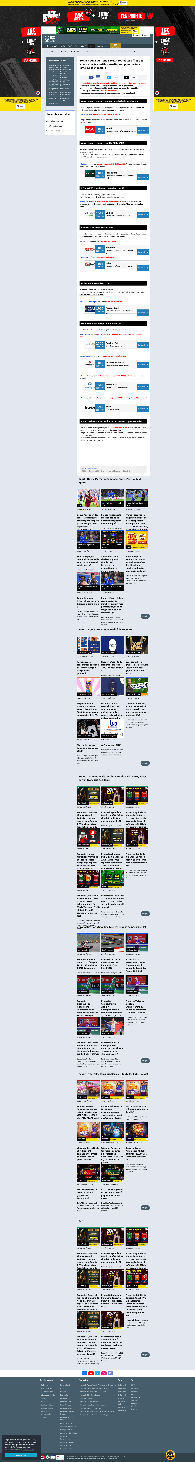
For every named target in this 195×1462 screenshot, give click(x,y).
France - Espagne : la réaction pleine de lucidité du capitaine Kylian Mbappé (111, 519)
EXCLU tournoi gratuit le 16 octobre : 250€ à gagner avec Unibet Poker (111, 1194)
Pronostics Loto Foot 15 (53, 89)
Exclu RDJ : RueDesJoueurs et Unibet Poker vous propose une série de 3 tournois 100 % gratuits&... (112, 1207)
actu (92, 46)
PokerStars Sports (88, 356)
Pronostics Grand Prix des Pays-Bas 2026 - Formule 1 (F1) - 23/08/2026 (112, 964)
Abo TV (62, 101)
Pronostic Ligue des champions (53, 81)
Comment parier (66, 1423)
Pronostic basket (66, 1408)
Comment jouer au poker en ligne (66, 98)
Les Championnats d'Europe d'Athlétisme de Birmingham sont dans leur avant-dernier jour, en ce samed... (111, 1063)
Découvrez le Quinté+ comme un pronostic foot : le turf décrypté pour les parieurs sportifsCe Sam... (88, 924)
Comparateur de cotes (68, 1426)
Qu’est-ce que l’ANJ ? (111, 745)
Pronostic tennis (66, 1401)
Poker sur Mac (123, 1395)
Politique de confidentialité (46, 1412)
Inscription (137, 35)
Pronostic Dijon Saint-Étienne (90, 1395)
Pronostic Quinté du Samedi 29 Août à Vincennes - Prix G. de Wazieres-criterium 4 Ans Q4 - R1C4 (111, 1342)
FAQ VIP (43, 1417)
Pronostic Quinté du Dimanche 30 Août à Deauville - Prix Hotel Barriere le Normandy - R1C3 (137, 859)
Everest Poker (123, 1407)
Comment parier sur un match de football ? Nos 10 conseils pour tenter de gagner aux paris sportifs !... (137, 724)
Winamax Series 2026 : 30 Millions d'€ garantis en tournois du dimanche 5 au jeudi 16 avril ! (88, 1153)
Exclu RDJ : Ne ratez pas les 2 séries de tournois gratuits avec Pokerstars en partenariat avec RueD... (88, 1207)
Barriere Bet (85, 334)
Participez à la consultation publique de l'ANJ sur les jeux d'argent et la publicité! (88, 667)
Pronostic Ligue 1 (53, 70)
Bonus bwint (52, 95)
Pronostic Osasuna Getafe (89, 1401)
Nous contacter (46, 1388)
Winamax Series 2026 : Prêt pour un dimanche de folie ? (137, 1109)
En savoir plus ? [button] (28, 1450)
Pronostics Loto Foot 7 (65, 85)
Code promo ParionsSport (65, 1437)
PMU (133, 1385)
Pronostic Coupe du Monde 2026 (53, 66)
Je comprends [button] (21, 1455)
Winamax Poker (121, 1402)
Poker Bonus (122, 1391)
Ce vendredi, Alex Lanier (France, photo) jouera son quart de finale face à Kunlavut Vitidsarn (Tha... (88, 1063)
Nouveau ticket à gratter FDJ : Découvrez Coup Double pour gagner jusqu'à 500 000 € (137, 667)
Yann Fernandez (92, 468)
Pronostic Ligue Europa (65, 81)
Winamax (84, 241)
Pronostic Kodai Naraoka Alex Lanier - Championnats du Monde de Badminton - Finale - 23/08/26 (137, 965)
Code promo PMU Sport (68, 1433)
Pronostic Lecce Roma (87, 1398)
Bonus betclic (52, 92)
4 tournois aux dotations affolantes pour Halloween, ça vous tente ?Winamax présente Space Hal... (136, 1168)
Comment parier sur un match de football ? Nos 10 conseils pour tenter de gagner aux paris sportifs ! (136, 709)
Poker (62, 46)
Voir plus (145, 616)
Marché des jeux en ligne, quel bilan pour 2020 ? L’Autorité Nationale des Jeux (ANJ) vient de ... (87, 759)
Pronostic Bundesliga (63, 77)
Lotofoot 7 (64, 1388)
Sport (54, 46)
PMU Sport (84, 164)
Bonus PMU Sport (65, 92)
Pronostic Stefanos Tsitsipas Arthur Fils (93, 1408)
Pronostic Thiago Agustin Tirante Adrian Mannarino (98, 1385)
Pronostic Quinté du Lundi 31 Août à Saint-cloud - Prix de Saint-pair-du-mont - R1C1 (112, 817)
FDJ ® (76, 46)
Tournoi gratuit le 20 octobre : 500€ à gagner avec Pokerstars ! (87, 1194)
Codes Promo (52, 101)
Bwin (83, 398)
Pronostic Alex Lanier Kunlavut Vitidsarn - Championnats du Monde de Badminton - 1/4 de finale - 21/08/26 (88, 1048)
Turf (70, 46)
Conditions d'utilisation (49, 1405)
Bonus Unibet (64, 88)
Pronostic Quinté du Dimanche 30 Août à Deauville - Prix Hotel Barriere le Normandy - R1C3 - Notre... (136, 874)
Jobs (42, 1401)
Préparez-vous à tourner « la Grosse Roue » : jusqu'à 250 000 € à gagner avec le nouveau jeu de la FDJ (87, 709)
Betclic (82, 114)
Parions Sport (65, 1385)
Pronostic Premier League (65, 73)
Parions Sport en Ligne (88, 302)
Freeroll (121, 1398)
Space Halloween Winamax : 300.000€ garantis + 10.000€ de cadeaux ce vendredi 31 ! (136, 1153)
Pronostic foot (65, 1398)
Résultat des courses (135, 1398)
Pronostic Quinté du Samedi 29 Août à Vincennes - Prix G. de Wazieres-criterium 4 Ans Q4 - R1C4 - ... (112, 1357)
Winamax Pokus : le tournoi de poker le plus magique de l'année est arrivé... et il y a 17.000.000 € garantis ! (112, 1155)
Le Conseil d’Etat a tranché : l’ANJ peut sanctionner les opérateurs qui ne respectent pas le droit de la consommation (112, 711)
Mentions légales (47, 1408)
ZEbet (83, 257)
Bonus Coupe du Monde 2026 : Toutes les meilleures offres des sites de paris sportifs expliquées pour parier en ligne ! (136, 564)
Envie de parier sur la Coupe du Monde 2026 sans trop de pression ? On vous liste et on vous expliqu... (136, 579)
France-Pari (85, 376)
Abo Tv (84, 46)
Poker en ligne (123, 1385)
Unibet (82, 201)
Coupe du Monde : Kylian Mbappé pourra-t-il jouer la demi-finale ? (88, 602)
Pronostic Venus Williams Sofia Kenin (93, 1391)
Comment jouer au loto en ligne (54, 98)
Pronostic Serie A (53, 72)
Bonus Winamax (65, 95)
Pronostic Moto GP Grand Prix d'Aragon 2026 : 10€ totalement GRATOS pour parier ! (87, 964)
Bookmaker (64, 1395)
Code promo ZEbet (66, 1445)
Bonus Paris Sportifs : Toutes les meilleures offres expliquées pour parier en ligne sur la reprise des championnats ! (88, 522)
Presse (43, 1398)
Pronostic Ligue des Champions (67, 1418)
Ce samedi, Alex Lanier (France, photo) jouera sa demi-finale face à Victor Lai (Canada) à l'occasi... (136, 1021)
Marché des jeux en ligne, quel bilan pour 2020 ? (87, 748)
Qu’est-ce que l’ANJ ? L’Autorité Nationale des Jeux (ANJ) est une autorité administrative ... (112, 752)
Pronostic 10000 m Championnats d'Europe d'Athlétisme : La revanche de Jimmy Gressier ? (112, 1048)
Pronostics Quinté (53, 103)
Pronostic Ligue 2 (65, 70)
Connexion (146, 35)
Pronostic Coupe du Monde (67, 1412)
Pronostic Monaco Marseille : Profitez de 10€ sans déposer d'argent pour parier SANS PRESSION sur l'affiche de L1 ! (87, 861)
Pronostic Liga (52, 76)
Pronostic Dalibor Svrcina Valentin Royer (94, 1415)
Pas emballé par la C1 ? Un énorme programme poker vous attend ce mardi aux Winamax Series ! (112, 1112)
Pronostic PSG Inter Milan (64, 66)
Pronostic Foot (57, 60)
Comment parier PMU (135, 1404)
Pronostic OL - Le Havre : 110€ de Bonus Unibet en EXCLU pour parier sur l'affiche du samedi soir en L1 (112, 901)
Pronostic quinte (134, 1392)
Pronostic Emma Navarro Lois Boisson (93, 1388)
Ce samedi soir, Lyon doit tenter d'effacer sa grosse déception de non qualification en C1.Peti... (112, 914)
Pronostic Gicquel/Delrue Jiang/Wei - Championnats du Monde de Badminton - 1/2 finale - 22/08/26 (112, 1008)
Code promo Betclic (67, 1430)
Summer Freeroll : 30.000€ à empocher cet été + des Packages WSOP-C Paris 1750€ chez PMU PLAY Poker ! (88, 1112)
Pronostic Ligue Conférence (53, 85)
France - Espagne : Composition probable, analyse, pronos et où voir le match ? (88, 561)
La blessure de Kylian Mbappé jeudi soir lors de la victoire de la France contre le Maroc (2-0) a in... (88, 615)
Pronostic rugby (66, 1405)
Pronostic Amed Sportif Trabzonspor (92, 1405)
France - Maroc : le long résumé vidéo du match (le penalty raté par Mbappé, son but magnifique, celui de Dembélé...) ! (112, 605)
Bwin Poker (122, 1411)
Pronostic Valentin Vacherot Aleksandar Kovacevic (97, 1411)
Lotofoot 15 (64, 1391)
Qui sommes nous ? (47, 1391)
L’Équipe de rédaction (48, 1395)
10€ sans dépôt (102, 46)
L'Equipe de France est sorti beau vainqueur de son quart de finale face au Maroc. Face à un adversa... (112, 621)
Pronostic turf (136, 1388)
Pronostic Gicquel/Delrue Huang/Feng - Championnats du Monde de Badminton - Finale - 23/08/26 (88, 1008)
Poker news (122, 1388)
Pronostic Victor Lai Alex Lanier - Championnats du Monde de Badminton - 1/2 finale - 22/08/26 (137, 1006)
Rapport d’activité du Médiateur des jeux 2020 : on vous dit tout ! (112, 666)
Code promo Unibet (67, 1442)
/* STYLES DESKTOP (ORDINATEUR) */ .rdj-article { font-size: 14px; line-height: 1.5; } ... (88, 1363)
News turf (134, 1409)
